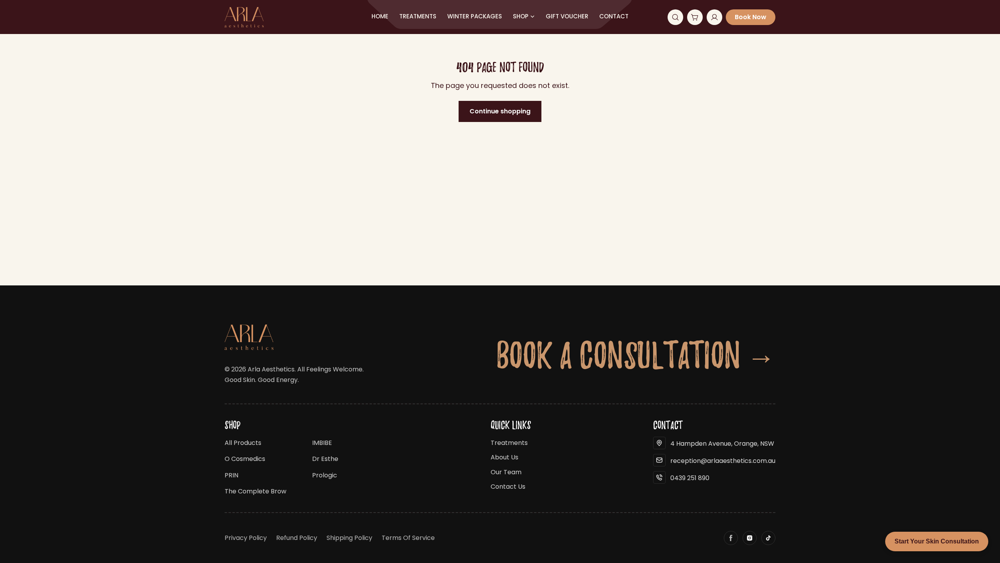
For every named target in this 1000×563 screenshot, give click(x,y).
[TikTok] (768, 538)
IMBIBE (322, 442)
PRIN (231, 475)
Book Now (750, 17)
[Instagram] (750, 538)
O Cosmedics (245, 458)
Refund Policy (296, 537)
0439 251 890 (689, 477)
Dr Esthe (325, 458)
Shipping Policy (349, 537)
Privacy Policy (246, 537)
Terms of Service (408, 537)
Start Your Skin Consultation (937, 541)
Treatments (509, 442)
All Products (243, 442)
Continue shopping (500, 111)
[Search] (675, 17)
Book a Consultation (635, 354)
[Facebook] (731, 538)
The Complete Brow (255, 491)
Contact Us (508, 486)
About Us (504, 457)
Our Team (506, 472)
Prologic (324, 475)
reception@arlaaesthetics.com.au (722, 460)
